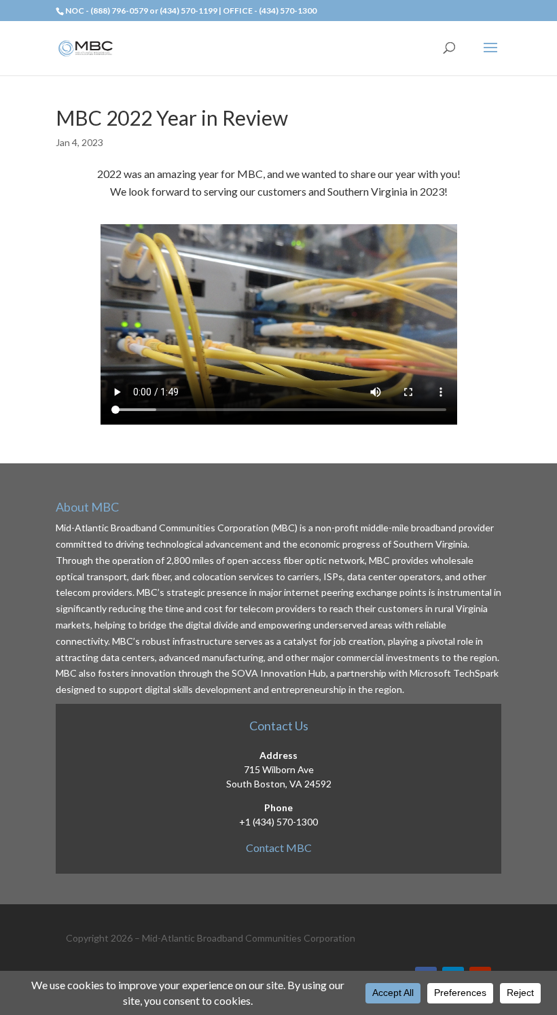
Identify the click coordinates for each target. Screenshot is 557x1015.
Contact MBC (279, 847)
